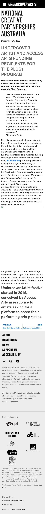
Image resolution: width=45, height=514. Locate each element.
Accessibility (11, 354)
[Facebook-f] (4, 361)
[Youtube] (17, 361)
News (5, 344)
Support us (9, 349)
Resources (9, 339)
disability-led (13, 161)
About (6, 335)
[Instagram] (10, 361)
